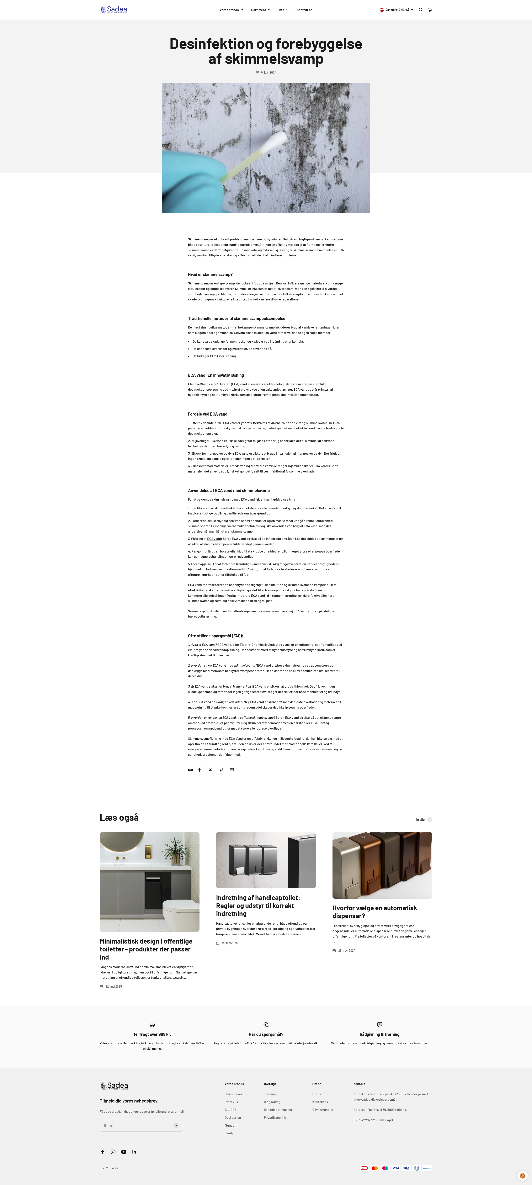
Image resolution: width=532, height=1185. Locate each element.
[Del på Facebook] (199, 769)
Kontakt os (304, 10)
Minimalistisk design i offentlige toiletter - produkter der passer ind (146, 949)
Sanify (229, 1133)
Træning (270, 1094)
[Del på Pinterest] (221, 769)
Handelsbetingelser (278, 1109)
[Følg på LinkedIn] (134, 1152)
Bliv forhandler (323, 1109)
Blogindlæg (272, 1102)
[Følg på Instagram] (113, 1152)
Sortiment (258, 10)
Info (281, 10)
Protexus (231, 1102)
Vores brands (229, 10)
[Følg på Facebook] (102, 1152)
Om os (316, 1094)
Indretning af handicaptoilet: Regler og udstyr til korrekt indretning (258, 905)
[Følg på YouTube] (124, 1152)
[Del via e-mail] (232, 769)
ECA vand (214, 538)
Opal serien (233, 1117)
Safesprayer (233, 1094)
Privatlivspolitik (275, 1117)
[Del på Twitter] (210, 769)
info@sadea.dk (364, 1099)
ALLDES (230, 1109)
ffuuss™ (231, 1125)
